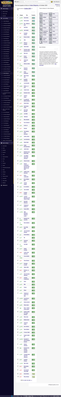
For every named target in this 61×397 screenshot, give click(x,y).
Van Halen (26, 244)
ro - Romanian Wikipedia (6, 102)
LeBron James (26, 136)
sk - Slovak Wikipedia (6, 112)
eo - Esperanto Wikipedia (6, 42)
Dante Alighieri (26, 329)
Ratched (25, 128)
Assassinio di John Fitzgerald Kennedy (27, 340)
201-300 (28, 380)
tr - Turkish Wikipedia (6, 125)
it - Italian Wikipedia (6, 73)
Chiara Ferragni (26, 160)
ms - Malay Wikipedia (6, 88)
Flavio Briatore (26, 260)
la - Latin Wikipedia (5, 84)
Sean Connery (26, 20)
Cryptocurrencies (5, 156)
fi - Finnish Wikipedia (6, 53)
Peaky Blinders (26, 234)
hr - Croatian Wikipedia (6, 64)
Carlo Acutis (26, 17)
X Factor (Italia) (27, 332)
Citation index (5, 13)
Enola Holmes (26, 373)
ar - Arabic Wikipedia (6, 21)
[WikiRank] (7, 2)
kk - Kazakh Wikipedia (6, 79)
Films (3, 161)
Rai (24, 237)
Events (4, 158)
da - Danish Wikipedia (6, 34)
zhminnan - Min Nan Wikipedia (7, 140)
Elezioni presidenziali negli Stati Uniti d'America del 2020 (26, 166)
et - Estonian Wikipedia (6, 47)
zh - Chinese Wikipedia (6, 138)
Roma (25, 281)
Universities (4, 178)
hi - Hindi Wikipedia (6, 62)
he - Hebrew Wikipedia (6, 60)
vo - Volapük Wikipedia (6, 136)
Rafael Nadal (26, 142)
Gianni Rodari (26, 46)
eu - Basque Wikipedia (6, 49)
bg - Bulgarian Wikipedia (6, 27)
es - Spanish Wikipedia (6, 45)
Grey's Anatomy (27, 122)
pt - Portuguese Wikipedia (7, 100)
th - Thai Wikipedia (5, 123)
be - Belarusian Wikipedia (6, 25)
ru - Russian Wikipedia (6, 104)
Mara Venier (26, 363)
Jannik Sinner (26, 149)
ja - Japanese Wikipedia (6, 75)
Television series (5, 176)
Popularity (4, 15)
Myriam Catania (26, 37)
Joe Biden (26, 113)
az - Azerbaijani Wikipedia (7, 23)
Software (4, 171)
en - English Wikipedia (6, 40)
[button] (31, 12)
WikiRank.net (57, 4)
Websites (4, 182)
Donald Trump (26, 89)
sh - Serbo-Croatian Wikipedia (7, 106)
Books (4, 148)
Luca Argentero (27, 139)
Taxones (4, 174)
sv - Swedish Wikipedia (6, 118)
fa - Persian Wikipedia (6, 51)
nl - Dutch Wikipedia (6, 90)
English (17, 1)
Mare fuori (26, 53)
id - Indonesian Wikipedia (6, 71)
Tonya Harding (26, 256)
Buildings (4, 150)
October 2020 (27, 8)
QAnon (25, 290)
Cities (3, 154)
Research (47, 1)
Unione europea (27, 302)
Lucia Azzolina (26, 83)
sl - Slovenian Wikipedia (6, 114)
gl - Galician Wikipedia (6, 58)
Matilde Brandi (26, 319)
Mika (25, 284)
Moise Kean (26, 316)
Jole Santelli (26, 30)
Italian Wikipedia (56, 1)
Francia (25, 287)
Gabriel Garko (26, 103)
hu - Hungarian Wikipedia (6, 66)
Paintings (4, 163)
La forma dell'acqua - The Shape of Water (27, 198)
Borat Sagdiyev (26, 222)
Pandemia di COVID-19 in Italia (26, 294)
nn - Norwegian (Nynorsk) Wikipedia (6, 93)
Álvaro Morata (26, 376)
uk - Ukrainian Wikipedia (6, 127)
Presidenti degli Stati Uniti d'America (27, 356)
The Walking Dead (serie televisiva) (26, 157)
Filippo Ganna (26, 305)
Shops (4, 169)
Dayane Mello (26, 208)
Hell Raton (26, 27)
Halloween (26, 116)
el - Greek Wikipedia (6, 38)
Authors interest (5, 11)
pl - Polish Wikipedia (6, 98)
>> (31, 380)
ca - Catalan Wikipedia (6, 29)
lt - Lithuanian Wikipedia (6, 86)
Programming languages (6, 167)
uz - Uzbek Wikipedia (6, 131)
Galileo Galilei (26, 267)
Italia (25, 39)
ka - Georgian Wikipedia (6, 77)
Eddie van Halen (27, 63)
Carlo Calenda (26, 189)
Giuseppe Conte (27, 92)
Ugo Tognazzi (26, 326)
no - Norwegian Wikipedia (7, 96)
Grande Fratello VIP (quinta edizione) (26, 313)
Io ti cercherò (26, 186)
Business (4, 152)
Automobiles (5, 145)
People (4, 165)
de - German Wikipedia (6, 36)
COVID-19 (26, 125)
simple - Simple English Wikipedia (6, 110)
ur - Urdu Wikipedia (6, 129)
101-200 (24, 380)
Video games (5, 180)
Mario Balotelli (26, 119)
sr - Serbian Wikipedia (6, 116)
